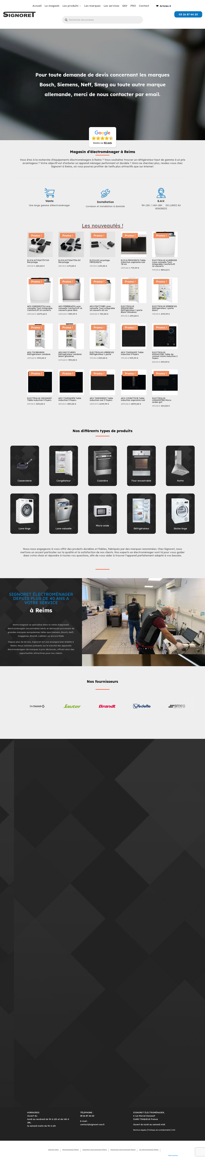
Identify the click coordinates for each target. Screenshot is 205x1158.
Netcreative (173, 1155)
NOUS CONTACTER (102, 107)
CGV (173, 1130)
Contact (144, 6)
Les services (111, 6)
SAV (124, 6)
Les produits (70, 6)
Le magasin (52, 6)
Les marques (92, 6)
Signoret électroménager (102, 61)
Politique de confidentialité (159, 1130)
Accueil (37, 6)
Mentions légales (140, 1130)
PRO (133, 6)
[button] (102, 137)
